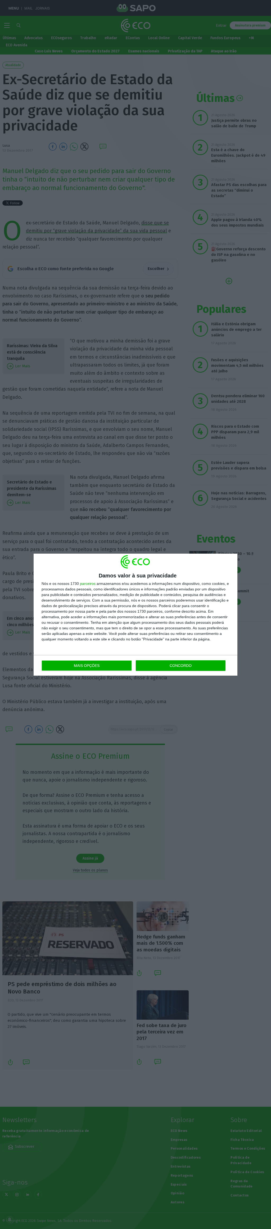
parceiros (88, 583)
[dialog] (135, 615)
